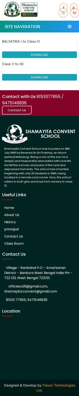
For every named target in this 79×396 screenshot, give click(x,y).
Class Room (14, 243)
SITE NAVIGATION (22, 27)
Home (9, 207)
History (10, 222)
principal (11, 229)
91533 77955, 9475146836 (26, 299)
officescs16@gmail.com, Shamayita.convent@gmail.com (30, 289)
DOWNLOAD (39, 54)
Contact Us (17, 110)
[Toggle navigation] (69, 26)
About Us (11, 214)
